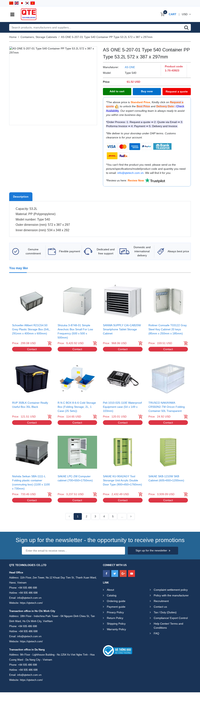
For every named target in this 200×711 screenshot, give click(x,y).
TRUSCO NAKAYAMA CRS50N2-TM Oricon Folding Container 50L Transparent (166, 406)
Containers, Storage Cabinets (39, 37)
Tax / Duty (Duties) (165, 612)
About (110, 589)
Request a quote (177, 91)
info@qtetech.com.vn (29, 597)
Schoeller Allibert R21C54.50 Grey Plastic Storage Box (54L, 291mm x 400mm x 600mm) (31, 329)
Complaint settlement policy (171, 589)
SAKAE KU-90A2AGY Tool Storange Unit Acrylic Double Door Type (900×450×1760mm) (122, 480)
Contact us (160, 606)
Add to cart (117, 91)
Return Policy (115, 618)
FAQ (156, 633)
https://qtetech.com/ (31, 602)
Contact (32, 349)
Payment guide (116, 606)
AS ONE (130, 67)
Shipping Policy (116, 623)
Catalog (111, 595)
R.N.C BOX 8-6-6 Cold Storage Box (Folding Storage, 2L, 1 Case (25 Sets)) (77, 406)
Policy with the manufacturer (171, 595)
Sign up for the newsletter (151, 550)
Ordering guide (116, 601)
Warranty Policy (116, 629)
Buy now (147, 91)
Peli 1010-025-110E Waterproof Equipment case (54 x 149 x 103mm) (122, 406)
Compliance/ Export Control (171, 618)
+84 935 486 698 (27, 587)
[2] (131, 516)
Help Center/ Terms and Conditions (168, 625)
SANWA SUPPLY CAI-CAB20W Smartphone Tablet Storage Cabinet (122, 329)
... (122, 516)
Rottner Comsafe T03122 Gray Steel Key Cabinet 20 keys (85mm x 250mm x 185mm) (167, 329)
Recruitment (161, 601)
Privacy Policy (115, 612)
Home (13, 37)
